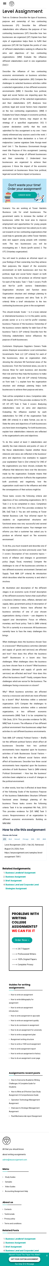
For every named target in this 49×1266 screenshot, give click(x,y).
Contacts (8, 1209)
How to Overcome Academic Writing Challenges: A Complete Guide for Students (24, 1083)
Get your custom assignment (24, 1259)
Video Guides (10, 1187)
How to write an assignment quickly (25, 1021)
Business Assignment (16, 877)
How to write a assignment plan (23, 1035)
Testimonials (9, 1214)
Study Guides (10, 1177)
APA (4, 839)
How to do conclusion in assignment (25, 1025)
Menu (6, 3)
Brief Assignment (14, 880)
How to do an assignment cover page (25, 1058)
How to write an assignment (22, 995)
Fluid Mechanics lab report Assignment (26, 1116)
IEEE (38, 839)
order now (24, 195)
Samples (8, 1182)
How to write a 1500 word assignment (26, 1044)
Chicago (25, 839)
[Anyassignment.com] (28, 4)
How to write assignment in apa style (25, 1016)
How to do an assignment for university (26, 1030)
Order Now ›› (22, 940)
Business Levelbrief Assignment (20, 873)
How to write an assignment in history (25, 1054)
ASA (32, 839)
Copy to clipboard (11, 851)
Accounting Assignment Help (16, 1191)
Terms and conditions (12, 1223)
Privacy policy (9, 1219)
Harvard (17, 839)
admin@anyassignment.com (15, 1160)
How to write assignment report (23, 1049)
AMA (44, 839)
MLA (10, 839)
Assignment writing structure (22, 1039)
